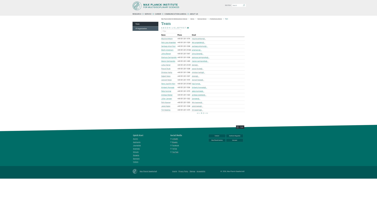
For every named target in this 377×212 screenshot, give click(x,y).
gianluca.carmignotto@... (200, 57)
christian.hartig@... (198, 72)
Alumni (135, 139)
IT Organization (141, 29)
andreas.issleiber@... (199, 95)
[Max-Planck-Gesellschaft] (136, 171)
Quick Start (138, 135)
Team (137, 24)
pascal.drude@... (198, 69)
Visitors (135, 162)
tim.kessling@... (197, 110)
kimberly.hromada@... (199, 87)
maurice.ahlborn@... (199, 39)
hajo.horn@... (196, 84)
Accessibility (201, 171)
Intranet (234, 140)
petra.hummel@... (198, 91)
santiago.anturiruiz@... (200, 46)
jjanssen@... (196, 99)
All (188, 28)
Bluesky (175, 142)
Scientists (136, 149)
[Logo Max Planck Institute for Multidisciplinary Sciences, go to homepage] (169, 5)
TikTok (174, 149)
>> (207, 113)
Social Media (176, 135)
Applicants (136, 142)
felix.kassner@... (197, 102)
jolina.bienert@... (198, 54)
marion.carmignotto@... (200, 61)
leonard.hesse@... (198, 80)
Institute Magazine (234, 136)
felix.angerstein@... (198, 42)
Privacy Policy (183, 171)
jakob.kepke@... (197, 106)
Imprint (174, 171)
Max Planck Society (217, 140)
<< (198, 113)
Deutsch (228, 5)
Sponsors (136, 159)
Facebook (175, 145)
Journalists (137, 145)
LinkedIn (175, 139)
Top (241, 127)
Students (136, 155)
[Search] (244, 5)
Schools (136, 152)
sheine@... (195, 76)
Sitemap (192, 171)
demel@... (195, 65)
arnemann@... (197, 50)
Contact (217, 136)
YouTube (175, 152)
